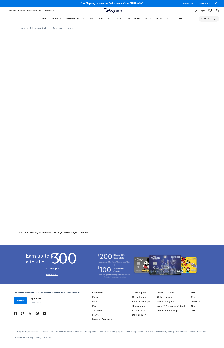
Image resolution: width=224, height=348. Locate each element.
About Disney (181, 331)
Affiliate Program (165, 297)
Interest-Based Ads (198, 331)
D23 (193, 292)
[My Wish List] (210, 11)
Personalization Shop (167, 310)
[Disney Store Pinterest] (37, 313)
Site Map (195, 301)
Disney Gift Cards (165, 292)
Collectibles (134, 19)
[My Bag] (217, 11)
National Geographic (102, 319)
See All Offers (204, 3)
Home (148, 19)
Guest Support (12, 11)
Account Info (138, 310)
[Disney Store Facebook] (16, 313)
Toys (119, 19)
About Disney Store (166, 301)
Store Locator (49, 11)
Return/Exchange (141, 301)
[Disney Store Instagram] (23, 313)
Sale (180, 19)
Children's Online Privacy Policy (159, 331)
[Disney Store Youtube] (44, 313)
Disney (95, 301)
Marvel (95, 314)
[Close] (215, 4)
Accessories (105, 19)
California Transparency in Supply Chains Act (32, 337)
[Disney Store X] (30, 313)
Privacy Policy (35, 302)
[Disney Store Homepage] (113, 10)
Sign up (20, 300)
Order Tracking (139, 297)
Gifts (170, 19)
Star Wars (97, 310)
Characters (97, 292)
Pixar (94, 306)
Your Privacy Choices (134, 332)
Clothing (88, 19)
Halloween (72, 19)
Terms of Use (47, 331)
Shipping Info (138, 306)
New (44, 19)
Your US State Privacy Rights (111, 331)
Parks (159, 19)
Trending (56, 19)
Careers (195, 297)
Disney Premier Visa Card (171, 306)
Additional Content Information (69, 331)
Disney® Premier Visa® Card (30, 11)
